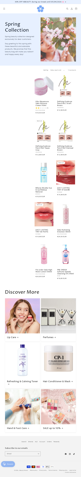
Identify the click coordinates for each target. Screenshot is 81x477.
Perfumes (48, 337)
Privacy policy (43, 470)
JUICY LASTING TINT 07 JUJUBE (63, 189)
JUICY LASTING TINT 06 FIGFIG (42, 231)
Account (42, 441)
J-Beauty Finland (23, 470)
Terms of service (53, 470)
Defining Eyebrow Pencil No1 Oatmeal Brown (65, 148)
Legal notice (72, 470)
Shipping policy (63, 470)
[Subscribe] (38, 453)
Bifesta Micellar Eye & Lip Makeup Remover (44, 190)
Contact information (70, 472)
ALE (36, 441)
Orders (49, 441)
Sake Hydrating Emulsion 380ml (63, 231)
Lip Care (11, 337)
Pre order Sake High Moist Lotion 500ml (44, 271)
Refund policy (33, 470)
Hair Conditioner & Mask (56, 381)
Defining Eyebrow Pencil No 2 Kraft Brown (64, 103)
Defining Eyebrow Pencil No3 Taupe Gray (43, 148)
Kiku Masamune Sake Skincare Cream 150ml (42, 103)
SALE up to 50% (52, 428)
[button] (4, 9)
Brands (30, 441)
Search (24, 441)
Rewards (56, 441)
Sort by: (46, 70)
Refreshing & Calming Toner (22, 381)
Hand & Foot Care (17, 428)
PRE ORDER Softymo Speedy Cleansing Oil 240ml (65, 272)
